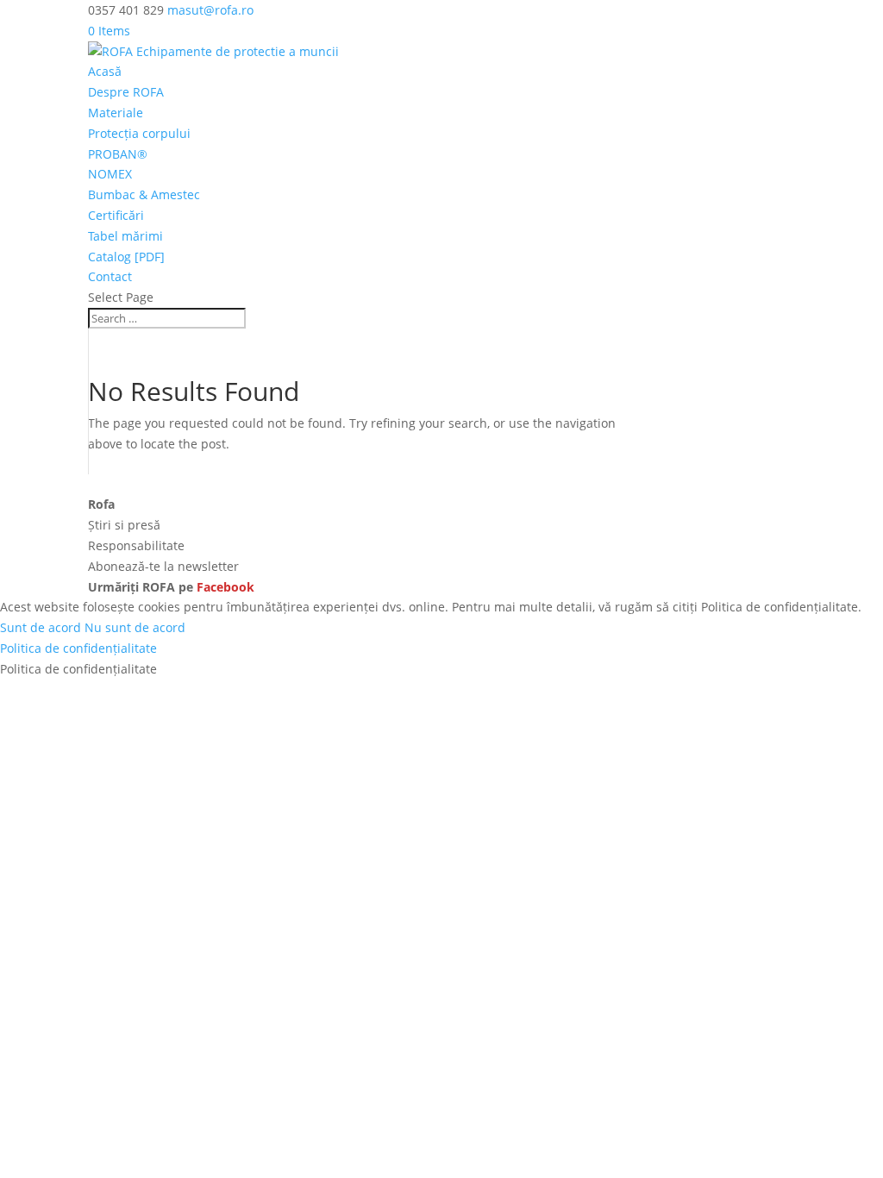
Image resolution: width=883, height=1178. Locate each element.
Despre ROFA (126, 92)
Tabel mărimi (125, 236)
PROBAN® (117, 154)
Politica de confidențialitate (78, 648)
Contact (110, 276)
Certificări (116, 215)
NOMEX (110, 174)
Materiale (115, 112)
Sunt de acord (40, 627)
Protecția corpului (139, 133)
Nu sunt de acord (135, 627)
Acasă (105, 71)
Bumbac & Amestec (144, 194)
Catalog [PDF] (126, 256)
